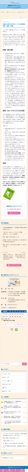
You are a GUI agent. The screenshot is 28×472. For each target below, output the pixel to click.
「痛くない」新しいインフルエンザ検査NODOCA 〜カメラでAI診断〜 (12, 233)
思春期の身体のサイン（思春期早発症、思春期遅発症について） (15, 402)
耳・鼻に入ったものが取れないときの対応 (13, 443)
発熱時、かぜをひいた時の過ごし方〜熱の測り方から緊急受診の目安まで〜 (15, 241)
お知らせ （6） (6, 377)
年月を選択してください (8, 458)
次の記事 (20, 255)
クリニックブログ (12, 12)
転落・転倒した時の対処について (11, 237)
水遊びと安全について (8, 441)
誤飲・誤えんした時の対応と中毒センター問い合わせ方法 (15, 245)
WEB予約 (20, 324)
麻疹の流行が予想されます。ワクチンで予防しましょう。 (15, 412)
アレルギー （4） (6, 374)
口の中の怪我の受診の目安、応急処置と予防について (15, 447)
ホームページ (15, 213)
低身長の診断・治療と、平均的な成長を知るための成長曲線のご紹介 (15, 417)
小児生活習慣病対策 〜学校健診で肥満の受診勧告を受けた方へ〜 (15, 228)
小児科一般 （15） (6, 384)
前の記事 (8, 256)
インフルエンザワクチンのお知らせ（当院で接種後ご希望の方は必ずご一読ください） (15, 422)
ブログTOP (9, 471)
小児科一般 (21, 12)
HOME (3, 12)
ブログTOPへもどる (15, 265)
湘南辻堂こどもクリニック (14, 467)
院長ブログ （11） (6, 391)
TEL (15, 471)
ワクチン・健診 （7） (7, 381)
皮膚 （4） (4, 388)
